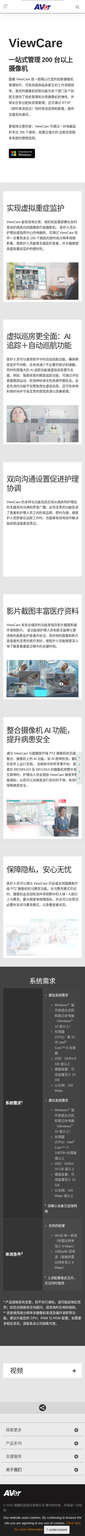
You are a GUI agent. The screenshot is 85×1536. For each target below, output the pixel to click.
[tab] (79, 757)
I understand (57, 1529)
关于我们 (14, 1470)
